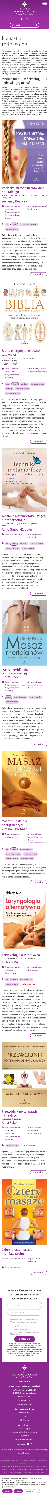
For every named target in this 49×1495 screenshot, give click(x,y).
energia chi (15, 369)
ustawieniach (10, 1487)
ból (7, 224)
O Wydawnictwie (24, 1413)
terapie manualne (35, 697)
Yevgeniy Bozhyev (14, 201)
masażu (25, 51)
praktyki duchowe (20, 697)
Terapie (29, 209)
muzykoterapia (32, 1131)
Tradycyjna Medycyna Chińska (12, 216)
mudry (14, 973)
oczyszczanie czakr (37, 384)
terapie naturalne (28, 548)
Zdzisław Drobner (14, 829)
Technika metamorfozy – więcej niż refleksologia (24, 518)
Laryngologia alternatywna (21, 955)
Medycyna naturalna (12, 206)
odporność (23, 544)
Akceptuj (7, 1491)
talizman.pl (33, 1450)
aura (7, 384)
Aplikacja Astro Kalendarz (24, 1439)
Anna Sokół (10, 1123)
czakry (44, 372)
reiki (13, 372)
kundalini (43, 369)
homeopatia (9, 1131)
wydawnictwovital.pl (22, 1450)
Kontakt (24, 1416)
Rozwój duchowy (33, 369)
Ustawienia (30, 1491)
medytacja (37, 1133)
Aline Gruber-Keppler (17, 529)
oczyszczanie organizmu (28, 224)
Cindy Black (10, 677)
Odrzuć (18, 1491)
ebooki (14, 224)
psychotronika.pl (42, 1450)
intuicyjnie (5, 89)
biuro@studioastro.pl (24, 1404)
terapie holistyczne (22, 389)
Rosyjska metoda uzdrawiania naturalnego (23, 190)
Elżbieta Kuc (10, 962)
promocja (9, 389)
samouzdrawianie (12, 229)
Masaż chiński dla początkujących (14, 823)
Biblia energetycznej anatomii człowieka (23, 353)
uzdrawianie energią (13, 393)
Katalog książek (24, 1429)
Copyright (21, 1463)
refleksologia (9, 209)
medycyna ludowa (26, 979)
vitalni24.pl (11, 1450)
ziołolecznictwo (32, 970)
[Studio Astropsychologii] (24, 8)
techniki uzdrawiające (13, 854)
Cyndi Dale (9, 364)
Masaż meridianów (15, 670)
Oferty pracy (24, 1420)
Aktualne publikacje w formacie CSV (24, 1432)
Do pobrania (24, 1436)
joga (35, 209)
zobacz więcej (38, 274)
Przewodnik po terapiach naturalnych (19, 1113)
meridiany (24, 384)
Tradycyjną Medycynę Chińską (14, 71)
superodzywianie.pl (24, 1453)
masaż (44, 206)
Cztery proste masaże (17, 1249)
